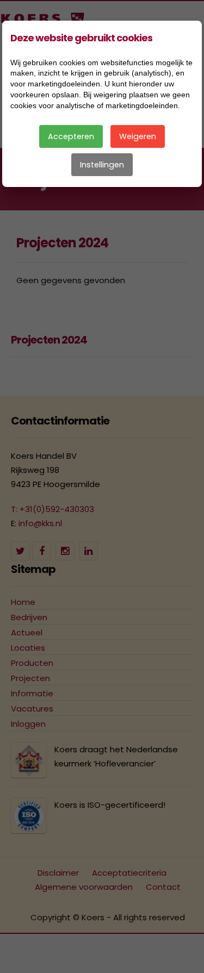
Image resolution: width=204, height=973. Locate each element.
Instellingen (102, 164)
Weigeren (137, 136)
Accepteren (71, 136)
